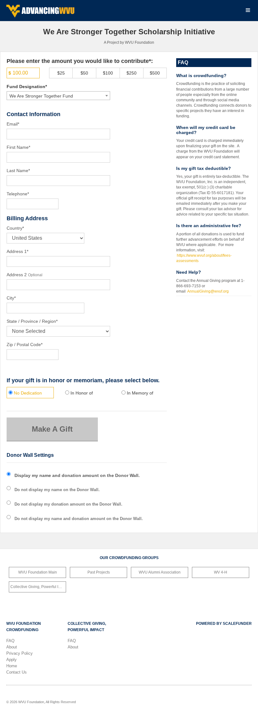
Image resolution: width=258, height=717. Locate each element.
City (11, 297)
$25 (61, 73)
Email (13, 123)
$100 (108, 73)
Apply (11, 659)
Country (15, 228)
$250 (131, 73)
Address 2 (17, 274)
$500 (155, 73)
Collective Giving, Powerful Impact (38, 587)
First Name (18, 147)
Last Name (18, 170)
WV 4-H (220, 572)
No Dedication (27, 392)
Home (11, 666)
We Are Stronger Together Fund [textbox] (41, 95)
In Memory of (139, 392)
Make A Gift (52, 429)
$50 (84, 73)
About (11, 647)
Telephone (18, 193)
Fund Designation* (27, 86)
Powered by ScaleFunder (224, 623)
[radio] (30, 393)
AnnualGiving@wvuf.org (208, 291)
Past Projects (98, 572)
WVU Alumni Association (160, 572)
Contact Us (16, 672)
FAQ (10, 640)
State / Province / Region (32, 321)
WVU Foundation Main (37, 572)
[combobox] (58, 95)
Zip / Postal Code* (24, 344)
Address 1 (17, 251)
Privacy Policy (19, 653)
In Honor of (81, 392)
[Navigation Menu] (248, 10)
